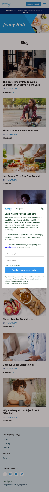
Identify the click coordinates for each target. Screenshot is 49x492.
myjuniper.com (10, 247)
